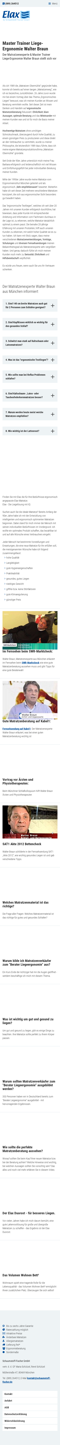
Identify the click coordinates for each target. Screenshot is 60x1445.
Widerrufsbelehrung (14, 1420)
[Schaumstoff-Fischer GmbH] (16, 19)
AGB (6, 1407)
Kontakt (8, 1394)
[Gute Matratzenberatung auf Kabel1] (30, 717)
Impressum (10, 1427)
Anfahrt (8, 1400)
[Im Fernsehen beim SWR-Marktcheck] (30, 647)
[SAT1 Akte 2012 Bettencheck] (30, 821)
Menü (54, 3)
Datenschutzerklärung (15, 1414)
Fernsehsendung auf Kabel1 (17, 728)
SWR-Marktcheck (30, 662)
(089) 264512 (12, 3)
